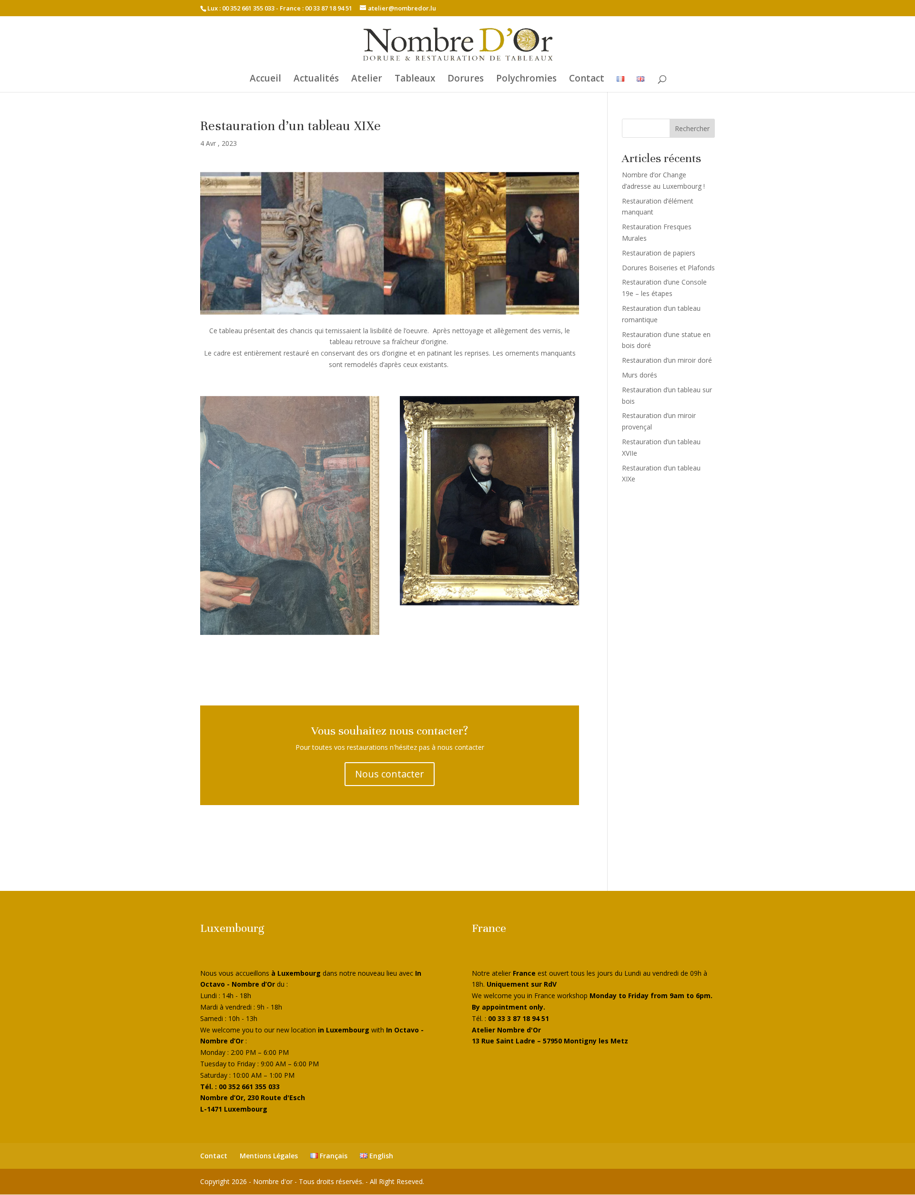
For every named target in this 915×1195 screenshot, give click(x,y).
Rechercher (692, 128)
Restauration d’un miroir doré (667, 360)
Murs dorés (639, 374)
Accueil (265, 79)
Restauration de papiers (658, 252)
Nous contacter (389, 773)
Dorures (465, 79)
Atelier (366, 79)
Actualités (316, 79)
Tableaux (415, 79)
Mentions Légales (269, 1155)
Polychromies (526, 79)
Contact (586, 79)
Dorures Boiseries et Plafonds (668, 267)
